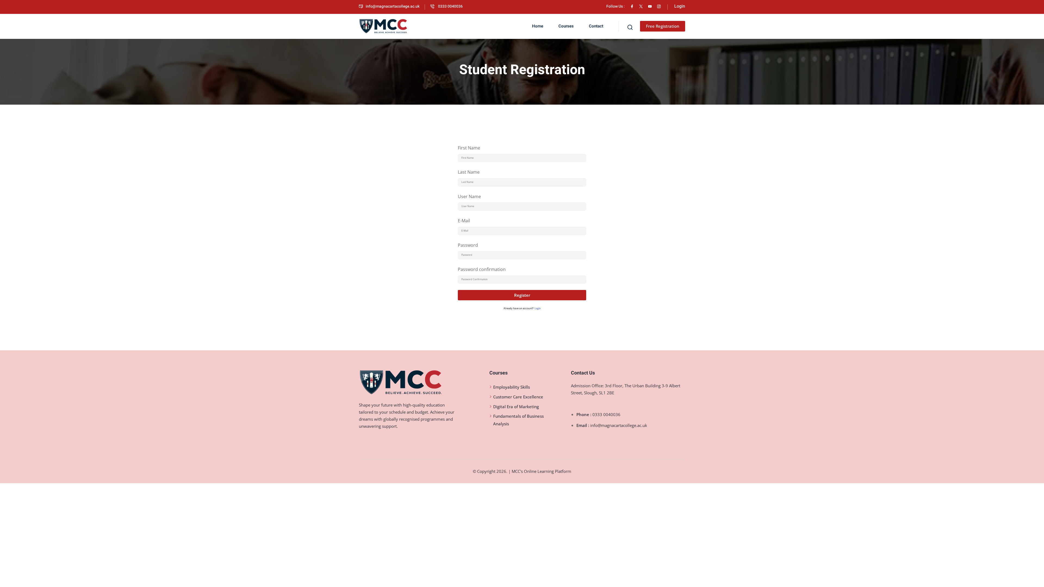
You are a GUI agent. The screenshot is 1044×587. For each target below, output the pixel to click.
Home (537, 26)
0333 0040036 (450, 6)
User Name (469, 196)
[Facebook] (632, 6)
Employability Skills (511, 387)
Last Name (469, 172)
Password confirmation (482, 269)
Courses (566, 26)
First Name (469, 148)
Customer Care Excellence (518, 396)
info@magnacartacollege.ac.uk (393, 6)
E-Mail (464, 221)
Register (522, 295)
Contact (596, 26)
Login (538, 308)
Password (468, 245)
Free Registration (662, 26)
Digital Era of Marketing (516, 406)
